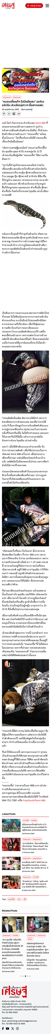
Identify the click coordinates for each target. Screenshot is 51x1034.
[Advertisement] (25, 38)
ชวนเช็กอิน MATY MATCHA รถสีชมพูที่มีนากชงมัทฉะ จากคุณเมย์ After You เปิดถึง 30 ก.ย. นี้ (35, 865)
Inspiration (37, 839)
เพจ (19, 899)
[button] (21, 976)
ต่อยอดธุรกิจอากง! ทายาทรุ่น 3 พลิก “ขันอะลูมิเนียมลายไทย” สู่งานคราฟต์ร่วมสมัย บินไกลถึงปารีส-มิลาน (38, 950)
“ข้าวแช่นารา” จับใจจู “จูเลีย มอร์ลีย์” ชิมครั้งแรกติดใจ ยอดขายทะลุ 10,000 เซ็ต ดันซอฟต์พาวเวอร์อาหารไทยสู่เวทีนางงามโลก (35, 885)
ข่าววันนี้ (26, 820)
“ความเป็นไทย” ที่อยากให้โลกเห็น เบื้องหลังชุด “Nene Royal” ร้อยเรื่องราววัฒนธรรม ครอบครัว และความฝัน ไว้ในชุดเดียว (35, 847)
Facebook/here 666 (34, 800)
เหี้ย (25, 899)
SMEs (30, 939)
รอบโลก (34, 820)
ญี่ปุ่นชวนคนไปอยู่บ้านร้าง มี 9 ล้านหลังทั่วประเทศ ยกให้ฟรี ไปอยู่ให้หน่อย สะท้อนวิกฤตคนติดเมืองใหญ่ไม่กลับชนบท (34, 828)
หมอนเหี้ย (11, 899)
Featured (16, 97)
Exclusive (7, 97)
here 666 (40, 123)
